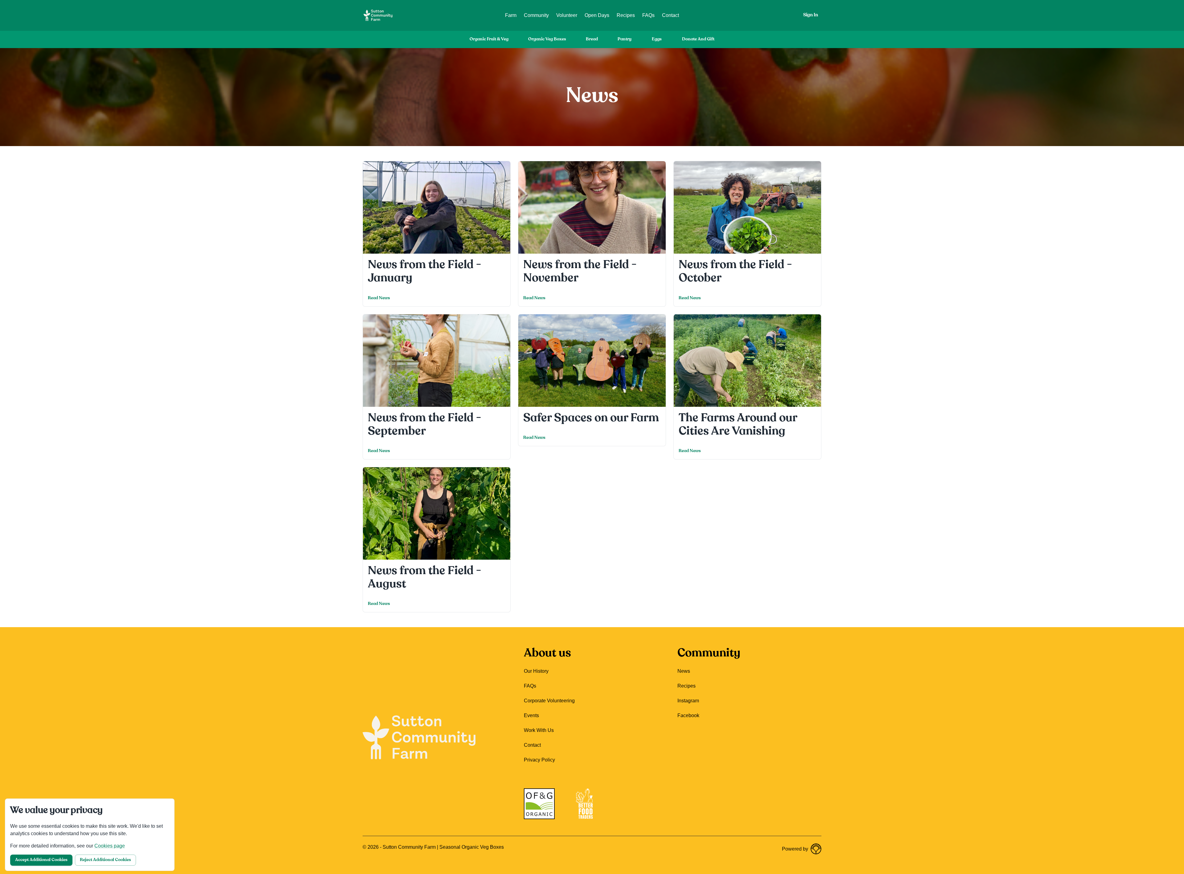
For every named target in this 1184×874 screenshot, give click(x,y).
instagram (688, 700)
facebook (688, 715)
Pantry (624, 39)
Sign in (810, 15)
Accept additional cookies (41, 860)
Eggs (657, 39)
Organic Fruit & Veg (489, 39)
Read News (379, 298)
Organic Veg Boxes (547, 39)
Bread (592, 39)
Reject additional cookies (105, 860)
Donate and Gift (698, 39)
